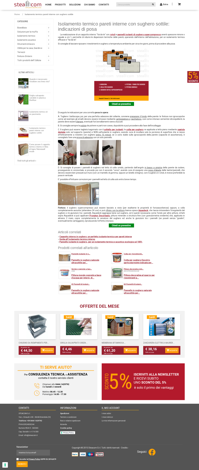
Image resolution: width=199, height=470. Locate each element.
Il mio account (111, 407)
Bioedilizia (22, 28)
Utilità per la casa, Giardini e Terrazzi (29, 50)
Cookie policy (66, 428)
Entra (165, 4)
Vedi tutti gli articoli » (26, 161)
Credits (124, 448)
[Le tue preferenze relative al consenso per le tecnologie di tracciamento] (5, 465)
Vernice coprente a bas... (81, 269)
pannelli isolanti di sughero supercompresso (139, 34)
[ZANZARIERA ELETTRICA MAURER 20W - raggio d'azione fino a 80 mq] (162, 326)
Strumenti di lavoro (26, 44)
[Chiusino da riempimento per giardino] (37, 326)
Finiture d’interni (24, 56)
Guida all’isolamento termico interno (77, 239)
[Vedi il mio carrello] (180, 4)
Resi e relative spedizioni (70, 421)
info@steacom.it (31, 435)
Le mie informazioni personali (114, 421)
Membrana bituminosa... (114, 343)
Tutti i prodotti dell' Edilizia (29, 60)
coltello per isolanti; (114, 129)
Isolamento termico (26, 36)
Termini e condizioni (68, 417)
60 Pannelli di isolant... (133, 284)
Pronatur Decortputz (99, 215)
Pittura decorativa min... (133, 269)
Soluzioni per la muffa (27, 32)
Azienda (63, 424)
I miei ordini (106, 413)
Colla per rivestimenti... (133, 254)
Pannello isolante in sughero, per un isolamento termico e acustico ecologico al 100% (100, 242)
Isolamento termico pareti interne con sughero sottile (37, 130)
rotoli (112, 34)
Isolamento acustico (26, 40)
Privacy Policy (34, 459)
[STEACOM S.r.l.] (27, 4)
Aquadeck (143, 210)
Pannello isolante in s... (80, 254)
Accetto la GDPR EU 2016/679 (37, 459)
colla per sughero (135, 129)
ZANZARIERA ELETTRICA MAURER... (159, 343)
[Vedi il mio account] (161, 4)
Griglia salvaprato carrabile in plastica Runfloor (37, 97)
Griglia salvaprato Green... (74, 343)
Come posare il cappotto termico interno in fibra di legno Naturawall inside (39, 148)
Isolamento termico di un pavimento (38, 113)
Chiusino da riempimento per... (34, 343)
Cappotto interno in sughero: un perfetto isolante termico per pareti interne (95, 236)
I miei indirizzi (107, 417)
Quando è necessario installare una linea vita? (39, 80)
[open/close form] (193, 77)
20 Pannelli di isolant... (80, 284)
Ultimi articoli (26, 72)
